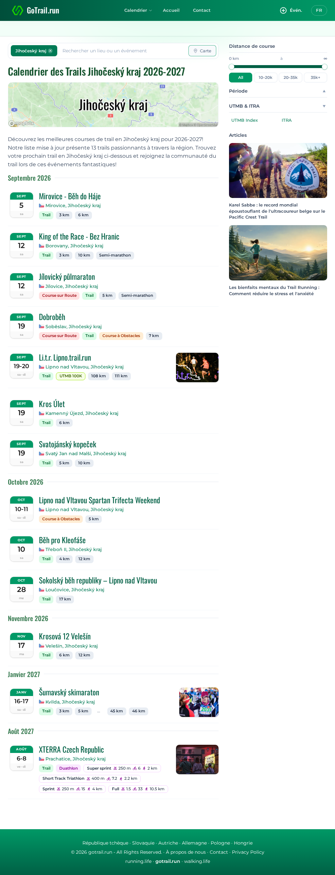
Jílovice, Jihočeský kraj (71, 286)
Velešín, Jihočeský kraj (71, 646)
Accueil (171, 10)
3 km (64, 215)
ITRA (287, 120)
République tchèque (105, 843)
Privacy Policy (248, 852)
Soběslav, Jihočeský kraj (73, 327)
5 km (107, 295)
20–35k (291, 77)
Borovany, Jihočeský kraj (74, 246)
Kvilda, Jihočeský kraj (70, 702)
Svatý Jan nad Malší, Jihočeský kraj (85, 453)
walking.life (197, 861)
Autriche (168, 843)
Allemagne (194, 843)
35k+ (315, 77)
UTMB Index (244, 120)
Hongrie (243, 843)
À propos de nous (186, 852)
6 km (83, 215)
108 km (98, 376)
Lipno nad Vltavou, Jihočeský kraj (84, 367)
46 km (138, 711)
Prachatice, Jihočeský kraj (75, 759)
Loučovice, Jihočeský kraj (74, 590)
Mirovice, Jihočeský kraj (73, 205)
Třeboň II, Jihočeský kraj (73, 549)
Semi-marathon (115, 255)
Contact (202, 10)
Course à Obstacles (121, 335)
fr (319, 10)
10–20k (266, 77)
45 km (116, 711)
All (240, 77)
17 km (65, 599)
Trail (46, 215)
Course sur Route (59, 295)
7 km (154, 335)
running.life (138, 861)
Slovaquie (143, 843)
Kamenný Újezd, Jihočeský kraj (81, 413)
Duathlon (68, 768)
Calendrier (135, 10)
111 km (121, 376)
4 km (64, 559)
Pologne (220, 843)
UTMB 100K (71, 376)
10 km (84, 255)
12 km (84, 559)
